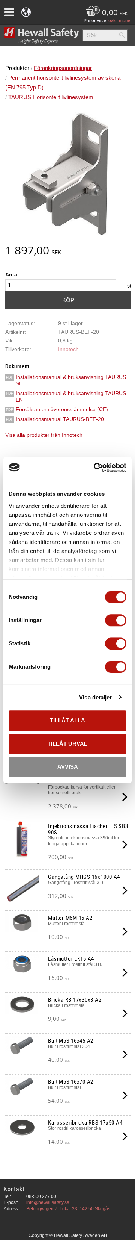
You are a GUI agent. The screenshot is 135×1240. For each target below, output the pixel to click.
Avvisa (67, 766)
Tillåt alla (67, 720)
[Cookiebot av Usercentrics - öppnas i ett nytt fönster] (95, 467)
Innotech (68, 349)
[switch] (115, 620)
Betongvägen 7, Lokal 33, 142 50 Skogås (68, 1208)
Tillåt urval (67, 743)
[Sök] (122, 35)
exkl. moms (119, 20)
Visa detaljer (95, 697)
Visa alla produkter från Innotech (43, 435)
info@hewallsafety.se (47, 1202)
